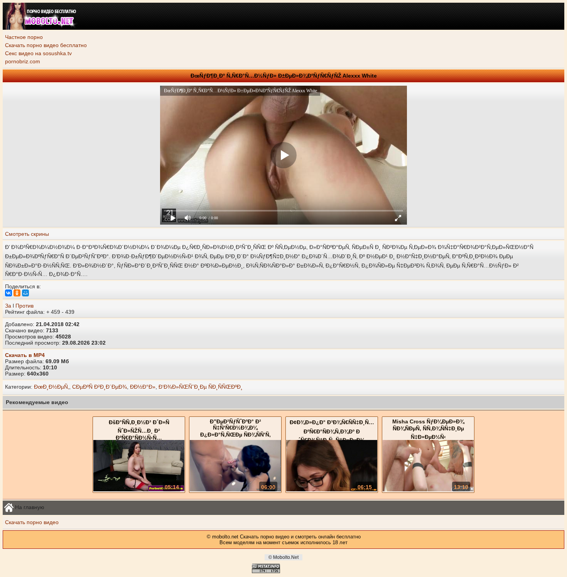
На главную (29, 507)
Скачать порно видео (32, 522)
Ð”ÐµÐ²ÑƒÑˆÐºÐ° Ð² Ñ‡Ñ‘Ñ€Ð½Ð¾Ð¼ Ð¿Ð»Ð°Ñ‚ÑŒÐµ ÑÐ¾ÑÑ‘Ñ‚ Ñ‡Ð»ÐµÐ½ (235, 432)
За (8, 306)
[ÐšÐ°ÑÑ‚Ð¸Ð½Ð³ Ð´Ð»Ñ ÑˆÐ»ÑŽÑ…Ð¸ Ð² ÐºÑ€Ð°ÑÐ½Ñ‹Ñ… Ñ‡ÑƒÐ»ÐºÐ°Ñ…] (138, 489)
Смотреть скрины (27, 234)
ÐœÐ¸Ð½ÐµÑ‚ (51, 387)
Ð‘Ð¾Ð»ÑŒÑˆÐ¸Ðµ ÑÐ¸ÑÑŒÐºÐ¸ (201, 387)
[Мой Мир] (25, 292)
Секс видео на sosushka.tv (38, 53)
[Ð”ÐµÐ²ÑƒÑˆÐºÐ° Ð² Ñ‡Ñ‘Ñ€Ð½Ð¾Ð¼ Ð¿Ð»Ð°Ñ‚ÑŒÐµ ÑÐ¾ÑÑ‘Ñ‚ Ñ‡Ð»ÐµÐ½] (235, 489)
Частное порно (24, 37)
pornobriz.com (22, 61)
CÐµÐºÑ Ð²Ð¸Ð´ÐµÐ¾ (99, 387)
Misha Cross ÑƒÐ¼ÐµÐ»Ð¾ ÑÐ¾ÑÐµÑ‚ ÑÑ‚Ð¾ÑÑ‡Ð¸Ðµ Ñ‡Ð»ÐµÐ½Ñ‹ (428, 429)
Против (24, 306)
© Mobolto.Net (283, 557)
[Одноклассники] (17, 292)
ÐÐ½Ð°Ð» (142, 387)
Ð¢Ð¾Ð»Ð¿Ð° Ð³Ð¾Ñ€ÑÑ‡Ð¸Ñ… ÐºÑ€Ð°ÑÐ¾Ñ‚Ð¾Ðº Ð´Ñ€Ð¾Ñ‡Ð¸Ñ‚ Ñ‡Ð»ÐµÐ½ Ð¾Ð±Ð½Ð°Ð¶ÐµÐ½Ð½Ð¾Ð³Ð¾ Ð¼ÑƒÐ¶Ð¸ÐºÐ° (332, 437)
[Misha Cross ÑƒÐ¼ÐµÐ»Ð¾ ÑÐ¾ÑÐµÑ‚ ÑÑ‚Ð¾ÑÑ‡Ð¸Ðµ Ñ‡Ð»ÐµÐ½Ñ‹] (428, 489)
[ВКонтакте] (8, 292)
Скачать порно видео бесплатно (46, 45)
